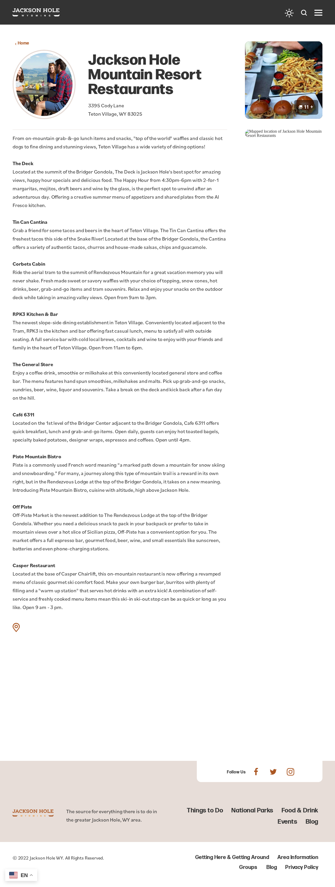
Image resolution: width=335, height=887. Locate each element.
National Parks (252, 810)
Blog (312, 821)
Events (287, 821)
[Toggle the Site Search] (304, 12)
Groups (248, 867)
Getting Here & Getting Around (232, 857)
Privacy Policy (301, 867)
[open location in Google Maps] (283, 133)
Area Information (297, 857)
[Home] (36, 12)
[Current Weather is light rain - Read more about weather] (289, 13)
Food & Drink (300, 810)
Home (23, 43)
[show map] (16, 627)
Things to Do (205, 810)
